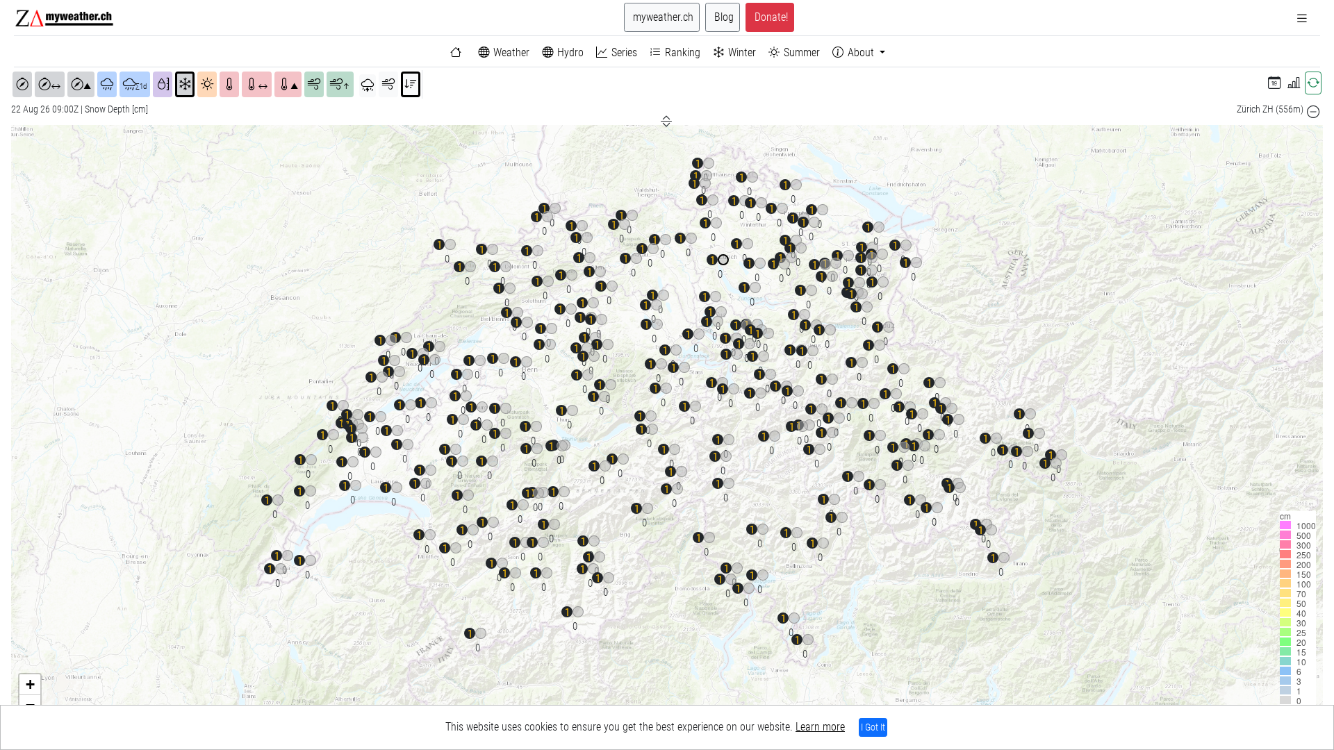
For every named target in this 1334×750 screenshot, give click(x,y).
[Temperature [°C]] (229, 85)
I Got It (873, 727)
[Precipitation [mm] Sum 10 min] (107, 85)
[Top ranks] (410, 85)
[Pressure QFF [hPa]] (22, 85)
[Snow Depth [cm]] (185, 85)
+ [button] (30, 684)
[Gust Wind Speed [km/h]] (314, 85)
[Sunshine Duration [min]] (207, 85)
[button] (1274, 83)
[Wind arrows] (388, 85)
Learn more (820, 726)
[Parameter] (367, 86)
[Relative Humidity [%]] (162, 85)
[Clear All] (1313, 112)
